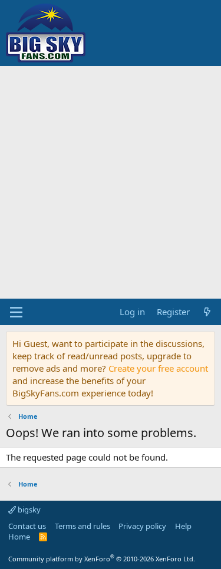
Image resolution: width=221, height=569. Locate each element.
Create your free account (158, 368)
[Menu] (16, 312)
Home (19, 536)
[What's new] (207, 312)
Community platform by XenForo (101, 558)
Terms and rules (82, 526)
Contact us (27, 526)
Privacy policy (142, 526)
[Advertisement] (110, 182)
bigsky (28, 509)
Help (183, 526)
